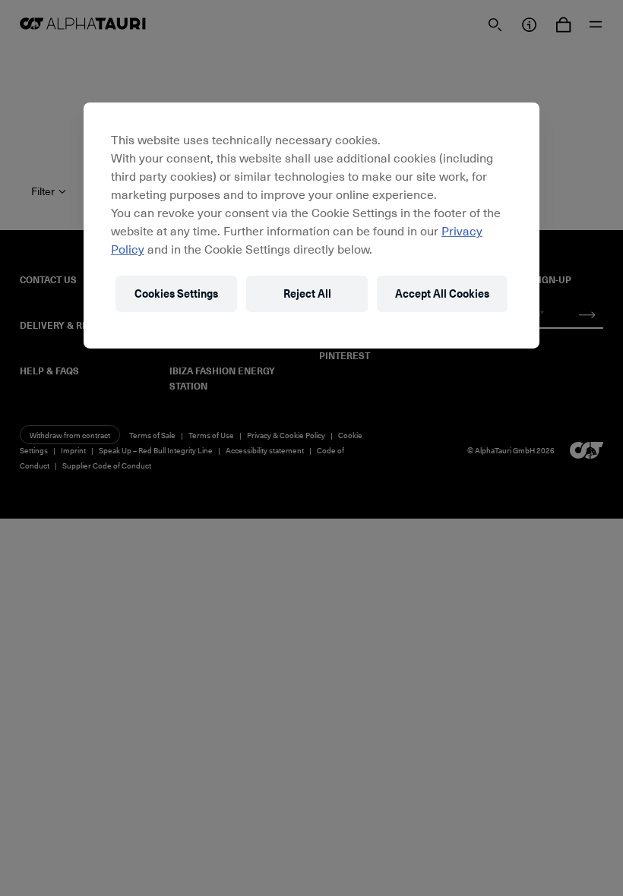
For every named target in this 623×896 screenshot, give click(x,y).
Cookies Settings (176, 293)
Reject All (307, 293)
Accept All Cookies (442, 293)
